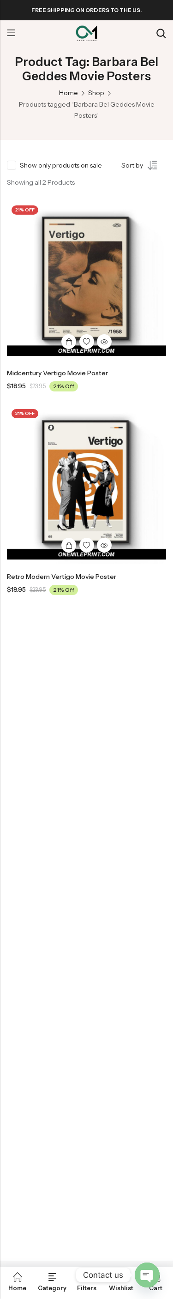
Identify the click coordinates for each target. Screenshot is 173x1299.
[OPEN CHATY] (147, 1275)
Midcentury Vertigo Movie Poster (57, 373)
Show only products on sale (61, 165)
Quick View (104, 341)
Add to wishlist (86, 341)
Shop (96, 93)
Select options (68, 341)
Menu (11, 33)
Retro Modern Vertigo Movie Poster (61, 576)
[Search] (161, 33)
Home (68, 93)
